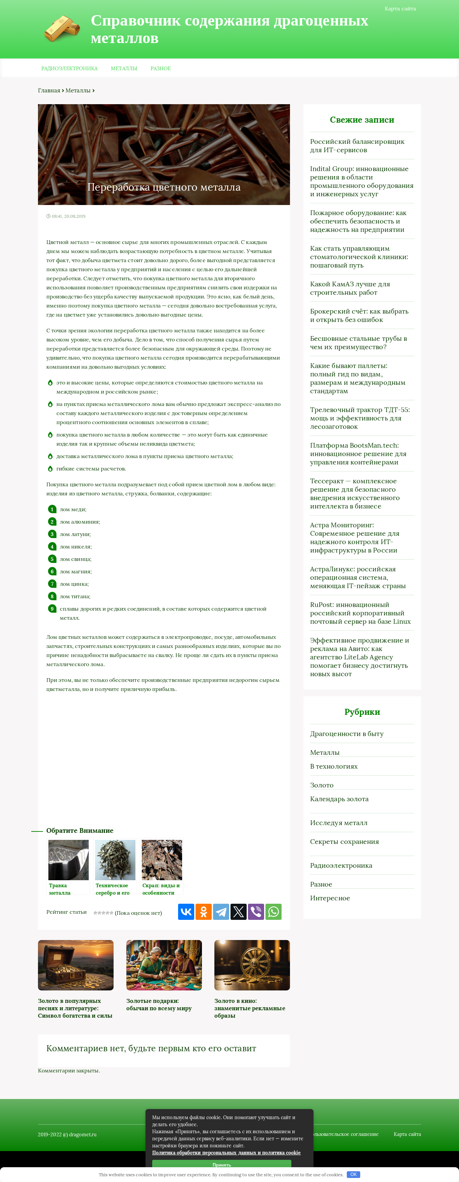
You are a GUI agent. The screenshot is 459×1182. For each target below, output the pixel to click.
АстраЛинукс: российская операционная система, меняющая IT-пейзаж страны (358, 577)
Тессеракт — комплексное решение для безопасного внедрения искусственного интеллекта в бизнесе (355, 493)
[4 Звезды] (108, 913)
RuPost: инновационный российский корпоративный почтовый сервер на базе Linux (360, 612)
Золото (322, 785)
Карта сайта (400, 8)
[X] (239, 912)
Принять (222, 1165)
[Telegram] (221, 912)
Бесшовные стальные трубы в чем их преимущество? (358, 342)
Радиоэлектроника (69, 68)
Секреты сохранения (344, 841)
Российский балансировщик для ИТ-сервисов (357, 145)
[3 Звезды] (103, 913)
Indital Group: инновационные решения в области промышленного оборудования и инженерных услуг (362, 181)
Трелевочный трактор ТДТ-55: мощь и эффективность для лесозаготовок (360, 418)
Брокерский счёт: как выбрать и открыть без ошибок (359, 315)
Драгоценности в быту (347, 733)
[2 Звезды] (99, 913)
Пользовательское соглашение (343, 1134)
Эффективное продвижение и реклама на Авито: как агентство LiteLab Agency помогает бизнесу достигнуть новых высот (359, 657)
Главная (49, 90)
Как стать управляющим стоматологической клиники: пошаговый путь (359, 256)
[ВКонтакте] (186, 912)
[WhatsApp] (273, 912)
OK (353, 1174)
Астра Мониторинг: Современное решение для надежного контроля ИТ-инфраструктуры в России (355, 537)
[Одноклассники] (204, 912)
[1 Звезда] (95, 913)
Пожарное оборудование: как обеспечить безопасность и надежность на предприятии (358, 221)
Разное (161, 68)
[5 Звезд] (112, 913)
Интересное (330, 898)
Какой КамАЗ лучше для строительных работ (350, 288)
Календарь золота (339, 798)
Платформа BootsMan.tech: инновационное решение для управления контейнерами (358, 453)
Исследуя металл (339, 822)
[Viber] (256, 912)
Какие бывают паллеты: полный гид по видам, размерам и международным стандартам (358, 378)
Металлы (124, 68)
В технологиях (334, 766)
